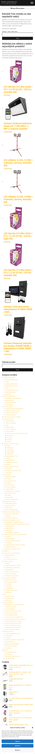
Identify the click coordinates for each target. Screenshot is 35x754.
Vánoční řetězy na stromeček (13, 611)
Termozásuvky (9, 588)
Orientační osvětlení (10, 487)
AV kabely (7, 446)
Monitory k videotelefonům (12, 644)
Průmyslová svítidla (10, 493)
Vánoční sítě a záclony (11, 613)
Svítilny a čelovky (8, 561)
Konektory (7, 464)
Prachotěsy (10, 497)
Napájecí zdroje (9, 528)
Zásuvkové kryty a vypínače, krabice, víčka (16, 433)
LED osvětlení (7, 474)
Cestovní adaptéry (10, 538)
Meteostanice (8, 507)
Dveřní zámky (8, 635)
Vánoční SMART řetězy (11, 615)
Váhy (5, 594)
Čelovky (7, 563)
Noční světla (8, 468)
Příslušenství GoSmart (11, 646)
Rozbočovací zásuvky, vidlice (12, 549)
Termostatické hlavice (11, 582)
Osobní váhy (8, 600)
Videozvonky (8, 648)
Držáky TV (8, 557)
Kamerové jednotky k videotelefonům (15, 639)
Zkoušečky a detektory (11, 518)
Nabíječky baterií (9, 526)
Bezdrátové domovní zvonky (12, 411)
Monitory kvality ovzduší (11, 510)
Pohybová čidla (9, 489)
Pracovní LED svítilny (10, 573)
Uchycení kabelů (9, 431)
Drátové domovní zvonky (11, 413)
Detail (8, 95)
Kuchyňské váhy (9, 598)
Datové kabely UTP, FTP (11, 456)
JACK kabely (10, 450)
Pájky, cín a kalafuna (10, 423)
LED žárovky (8, 654)
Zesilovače (8, 394)
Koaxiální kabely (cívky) (11, 462)
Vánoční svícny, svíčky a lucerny (13, 621)
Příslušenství (10, 435)
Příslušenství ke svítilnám (12, 576)
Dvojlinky (7, 458)
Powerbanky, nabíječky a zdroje (12, 520)
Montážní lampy (9, 569)
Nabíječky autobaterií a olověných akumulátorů (17, 524)
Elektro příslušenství (9, 2)
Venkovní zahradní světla (11, 499)
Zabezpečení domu (9, 631)
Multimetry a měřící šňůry (12, 514)
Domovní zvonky (8, 406)
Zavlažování (8, 592)
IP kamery (7, 637)
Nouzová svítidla (9, 485)
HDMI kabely (10, 448)
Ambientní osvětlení (10, 477)
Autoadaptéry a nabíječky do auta (14, 522)
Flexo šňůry (8, 543)
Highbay (9, 495)
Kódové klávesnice (10, 642)
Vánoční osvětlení (8, 602)
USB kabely (10, 454)
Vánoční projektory (10, 609)
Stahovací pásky (9, 427)
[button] (32, 727)
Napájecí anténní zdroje (11, 386)
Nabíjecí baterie (9, 400)
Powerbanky (8, 530)
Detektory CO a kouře (10, 580)
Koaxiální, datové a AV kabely (11, 444)
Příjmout (17, 741)
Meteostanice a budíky (9, 501)
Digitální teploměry (10, 505)
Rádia (6, 388)
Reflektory (6, 551)
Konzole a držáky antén (11, 384)
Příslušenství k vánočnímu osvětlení (14, 604)
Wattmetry (8, 516)
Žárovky (6, 650)
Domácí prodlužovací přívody (12, 540)
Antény (7, 382)
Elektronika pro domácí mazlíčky (12, 417)
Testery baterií (9, 404)
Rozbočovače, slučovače (11, 390)
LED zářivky (8, 483)
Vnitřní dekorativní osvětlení (12, 629)
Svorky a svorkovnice (10, 429)
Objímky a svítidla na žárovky (12, 656)
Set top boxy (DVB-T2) (11, 559)
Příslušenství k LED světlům (12, 491)
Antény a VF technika (9, 377)
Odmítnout (17, 746)
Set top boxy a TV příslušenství (12, 553)
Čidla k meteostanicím (11, 503)
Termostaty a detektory (10, 578)
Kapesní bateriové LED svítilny (13, 565)
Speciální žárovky (9, 658)
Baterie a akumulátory (9, 396)
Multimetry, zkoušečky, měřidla (12, 512)
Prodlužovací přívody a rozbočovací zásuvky (15, 534)
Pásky (6, 425)
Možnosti (17, 750)
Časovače (7, 536)
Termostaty (8, 584)
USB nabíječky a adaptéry (12, 532)
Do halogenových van (10, 652)
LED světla (8, 479)
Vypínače (9, 439)
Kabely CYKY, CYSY (10, 460)
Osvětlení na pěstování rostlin (13, 470)
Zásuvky (9, 441)
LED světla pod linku (10, 481)
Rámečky (9, 437)
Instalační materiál (8, 419)
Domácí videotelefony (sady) (12, 633)
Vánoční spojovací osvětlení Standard (15, 619)
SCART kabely (10, 452)
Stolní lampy (8, 472)
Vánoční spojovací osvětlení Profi (14, 617)
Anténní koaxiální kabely (11, 380)
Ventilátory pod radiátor (11, 590)
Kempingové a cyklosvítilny (12, 567)
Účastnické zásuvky (10, 392)
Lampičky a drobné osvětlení (11, 466)
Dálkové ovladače (9, 555)
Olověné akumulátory (10, 402)
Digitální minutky (9, 596)
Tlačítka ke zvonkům (10, 415)
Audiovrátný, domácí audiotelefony (14, 408)
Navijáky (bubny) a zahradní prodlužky (15, 545)
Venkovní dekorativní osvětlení (13, 623)
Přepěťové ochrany (10, 547)
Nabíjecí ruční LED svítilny (11, 571)
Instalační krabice (9, 421)
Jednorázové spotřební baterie (13, 398)
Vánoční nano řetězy (10, 607)
